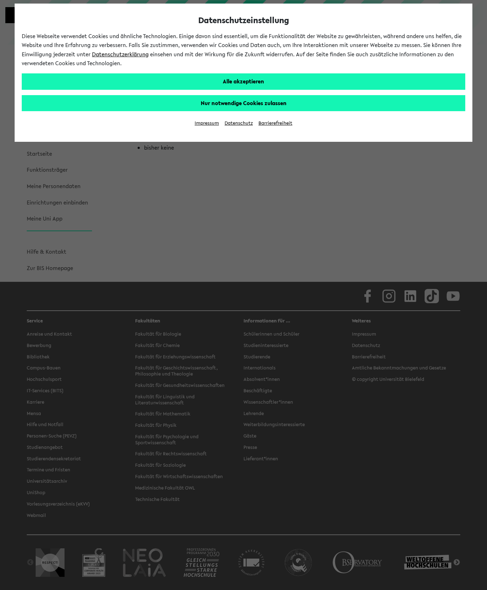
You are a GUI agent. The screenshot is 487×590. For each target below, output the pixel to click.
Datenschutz (239, 123)
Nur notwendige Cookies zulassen (244, 103)
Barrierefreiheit (275, 123)
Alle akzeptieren (243, 81)
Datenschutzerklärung (120, 54)
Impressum (207, 123)
